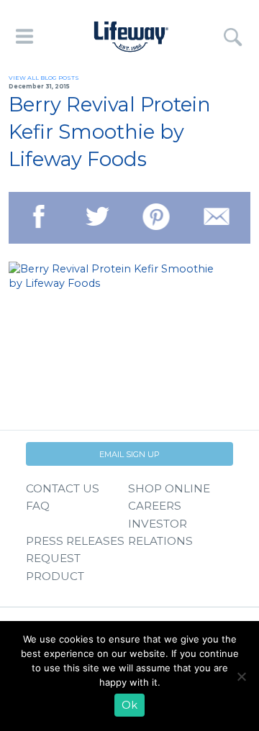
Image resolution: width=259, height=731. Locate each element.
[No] (241, 676)
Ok (129, 705)
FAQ (38, 505)
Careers (154, 505)
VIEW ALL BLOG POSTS (44, 77)
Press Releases (75, 541)
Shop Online (169, 488)
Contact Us (62, 488)
